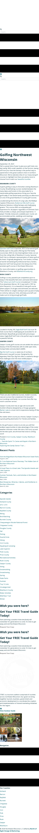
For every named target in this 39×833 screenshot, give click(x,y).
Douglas (3, 807)
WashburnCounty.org (24, 271)
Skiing (2, 567)
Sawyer (2, 822)
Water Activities (5, 593)
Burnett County (5, 520)
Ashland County (5, 502)
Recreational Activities (8, 558)
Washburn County (6, 590)
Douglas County (5, 528)
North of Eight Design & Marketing (18, 830)
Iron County (11, 437)
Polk (1, 813)
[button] (1, 74)
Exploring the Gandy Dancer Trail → (12, 446)
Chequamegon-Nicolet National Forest (13, 522)
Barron (2, 794)
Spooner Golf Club (6, 248)
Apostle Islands (5, 499)
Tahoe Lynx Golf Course (11, 282)
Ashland (3, 791)
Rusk (2, 819)
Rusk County (4, 561)
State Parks (4, 578)
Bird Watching (5, 516)
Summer (3, 581)
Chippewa (3, 804)
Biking (2, 514)
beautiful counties (24, 179)
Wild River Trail (5, 596)
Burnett (3, 801)
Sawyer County (21, 437)
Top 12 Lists (4, 584)
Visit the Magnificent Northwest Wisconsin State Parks (19, 457)
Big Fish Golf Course (7, 352)
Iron (1, 810)
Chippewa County (6, 525)
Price (2, 816)
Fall (1, 531)
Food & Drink (4, 537)
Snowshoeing (5, 572)
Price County (4, 555)
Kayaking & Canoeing (7, 546)
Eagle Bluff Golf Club (23, 330)
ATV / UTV (3, 505)
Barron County (5, 508)
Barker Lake (4, 410)
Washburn (3, 826)
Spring (2, 575)
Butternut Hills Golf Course (24, 203)
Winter (2, 599)
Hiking (2, 540)
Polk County (4, 552)
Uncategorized (5, 587)
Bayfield (3, 797)
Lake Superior (5, 549)
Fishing (2, 534)
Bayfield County (5, 511)
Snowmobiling (5, 569)
